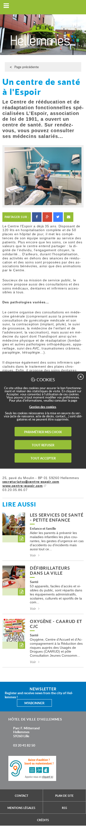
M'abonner (34, 703)
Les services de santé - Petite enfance (56, 518)
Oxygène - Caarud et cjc (56, 624)
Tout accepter (43, 458)
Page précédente (26, 67)
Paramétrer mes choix (43, 432)
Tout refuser (43, 445)
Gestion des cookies (42, 407)
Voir (33, 555)
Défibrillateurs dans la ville (50, 571)
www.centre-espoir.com (22, 486)
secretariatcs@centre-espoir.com (30, 482)
